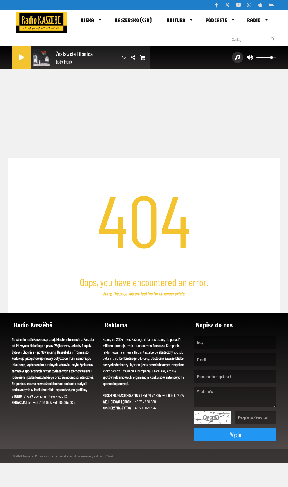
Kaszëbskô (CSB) (133, 20)
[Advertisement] (144, 112)
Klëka (87, 20)
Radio (254, 20)
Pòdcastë (216, 20)
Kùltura (176, 20)
